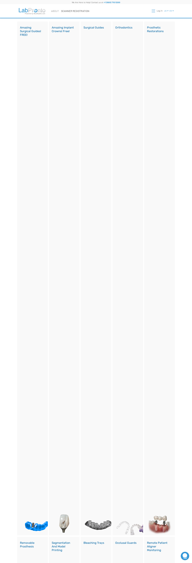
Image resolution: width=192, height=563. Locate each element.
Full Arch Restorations (160, 40)
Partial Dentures (30, 555)
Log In (160, 11)
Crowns (153, 36)
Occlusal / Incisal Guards (126, 549)
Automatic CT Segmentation (93, 53)
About (55, 10)
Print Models (60, 555)
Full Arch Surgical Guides (95, 41)
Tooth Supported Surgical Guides (94, 34)
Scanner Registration (75, 10)
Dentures (27, 551)
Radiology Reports (95, 47)
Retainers (122, 36)
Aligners (122, 32)
